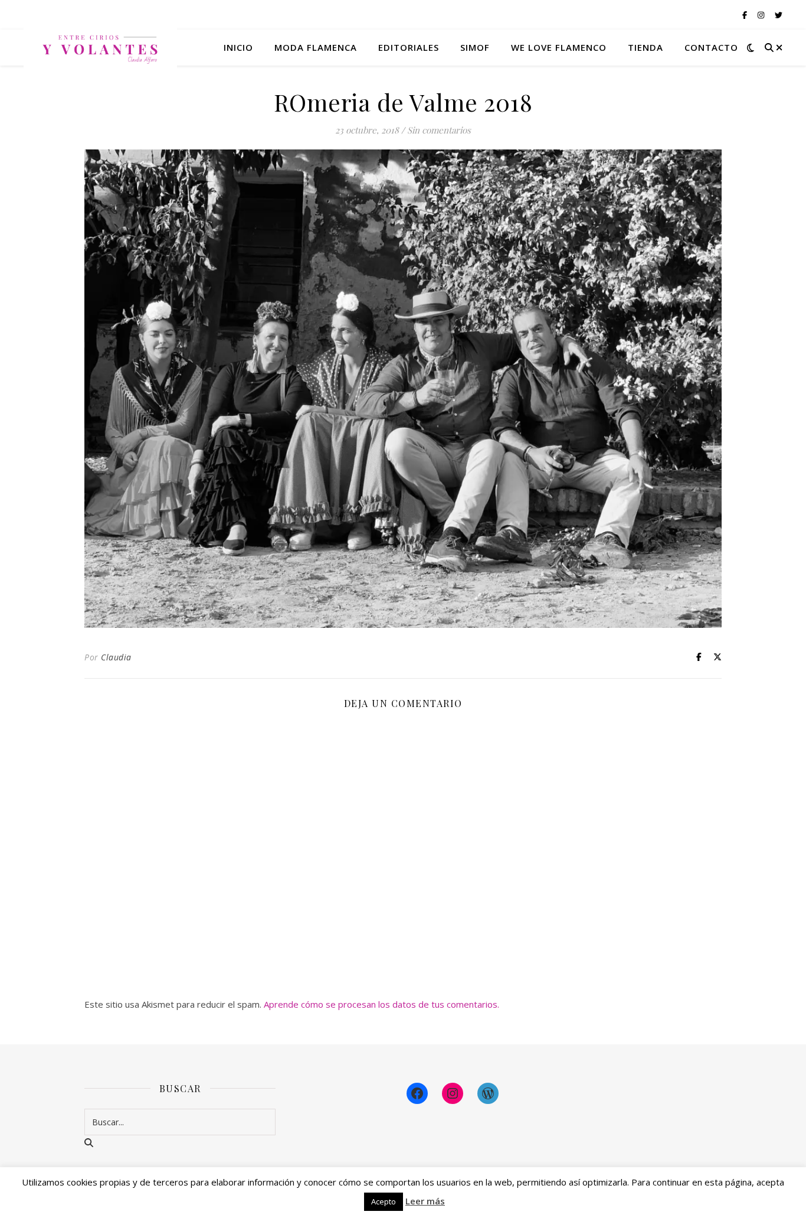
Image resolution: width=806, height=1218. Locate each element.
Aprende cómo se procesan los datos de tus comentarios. (381, 1004)
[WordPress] (488, 1093)
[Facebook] (417, 1093)
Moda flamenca (315, 47)
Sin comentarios (439, 130)
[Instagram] (452, 1093)
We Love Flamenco (559, 47)
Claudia (116, 657)
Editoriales (408, 47)
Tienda (645, 47)
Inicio (238, 47)
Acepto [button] (383, 1201)
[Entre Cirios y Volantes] (100, 47)
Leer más (425, 1201)
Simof (475, 47)
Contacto (711, 47)
